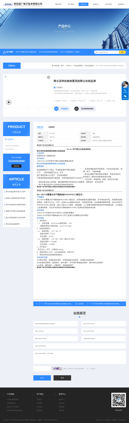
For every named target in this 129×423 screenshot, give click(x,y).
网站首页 (58, 4)
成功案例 (61, 407)
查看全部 (16, 166)
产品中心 (83, 4)
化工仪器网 (106, 420)
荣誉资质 (39, 403)
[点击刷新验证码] (57, 368)
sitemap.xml (122, 420)
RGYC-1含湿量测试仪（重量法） (70, 52)
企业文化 (39, 407)
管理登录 (114, 420)
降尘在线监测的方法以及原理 (15, 217)
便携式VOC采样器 (13, 407)
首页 (62, 65)
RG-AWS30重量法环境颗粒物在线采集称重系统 (107, 304)
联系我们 (121, 4)
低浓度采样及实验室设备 (15, 410)
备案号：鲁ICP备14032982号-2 (48, 420)
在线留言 (51, 127)
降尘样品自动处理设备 (12, 145)
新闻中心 (96, 4)
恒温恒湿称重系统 (12, 399)
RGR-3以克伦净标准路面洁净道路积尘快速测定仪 (59, 304)
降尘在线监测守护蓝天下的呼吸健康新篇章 (17, 192)
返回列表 (81, 304)
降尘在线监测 (89, 65)
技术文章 (108, 4)
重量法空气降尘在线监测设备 (15, 211)
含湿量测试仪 (11, 403)
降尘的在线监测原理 (12, 224)
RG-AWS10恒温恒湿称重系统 (48, 52)
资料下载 (61, 410)
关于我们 (71, 4)
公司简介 (39, 399)
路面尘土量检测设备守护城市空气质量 (17, 198)
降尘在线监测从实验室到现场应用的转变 (17, 204)
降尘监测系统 (78, 65)
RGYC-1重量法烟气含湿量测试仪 (26, 52)
